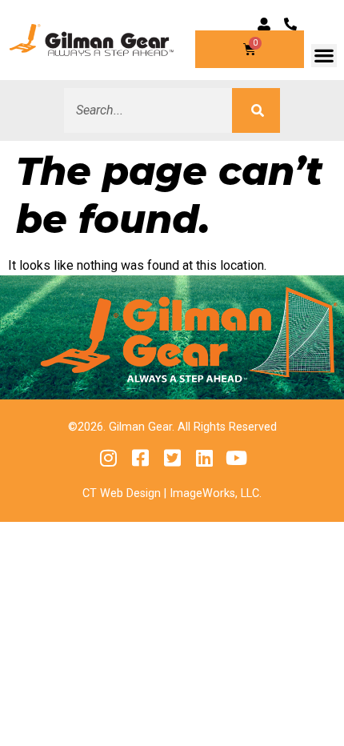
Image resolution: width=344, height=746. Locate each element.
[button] (324, 55)
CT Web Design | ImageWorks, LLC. (172, 493)
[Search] (256, 110)
